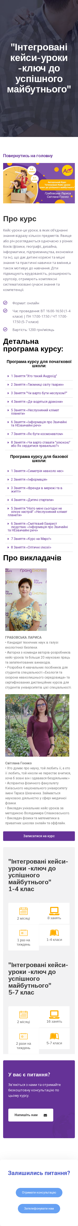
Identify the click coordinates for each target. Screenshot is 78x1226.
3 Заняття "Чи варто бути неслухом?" (39, 393)
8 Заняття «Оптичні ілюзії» (31, 547)
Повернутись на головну (28, 155)
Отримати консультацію (39, 1192)
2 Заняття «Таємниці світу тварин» (37, 385)
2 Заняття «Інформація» (29, 479)
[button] (39, 836)
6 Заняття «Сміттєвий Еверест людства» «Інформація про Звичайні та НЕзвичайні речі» (38, 527)
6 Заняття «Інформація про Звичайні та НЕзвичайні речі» (39, 423)
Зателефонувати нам (39, 1208)
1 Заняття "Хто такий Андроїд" (34, 376)
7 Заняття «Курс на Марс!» (31, 539)
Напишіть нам (26, 1115)
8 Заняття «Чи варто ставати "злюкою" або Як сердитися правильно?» (40, 444)
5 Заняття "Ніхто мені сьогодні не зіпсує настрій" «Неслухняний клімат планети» (37, 511)
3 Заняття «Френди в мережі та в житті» (36, 489)
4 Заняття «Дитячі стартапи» (32, 500)
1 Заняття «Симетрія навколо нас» (37, 471)
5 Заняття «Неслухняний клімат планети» (35, 411)
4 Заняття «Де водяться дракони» (37, 402)
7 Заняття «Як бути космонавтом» (37, 434)
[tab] (39, 376)
